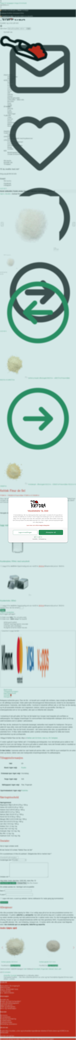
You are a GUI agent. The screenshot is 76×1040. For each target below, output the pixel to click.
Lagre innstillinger (25, 532)
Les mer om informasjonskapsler (38, 525)
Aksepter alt (51, 532)
